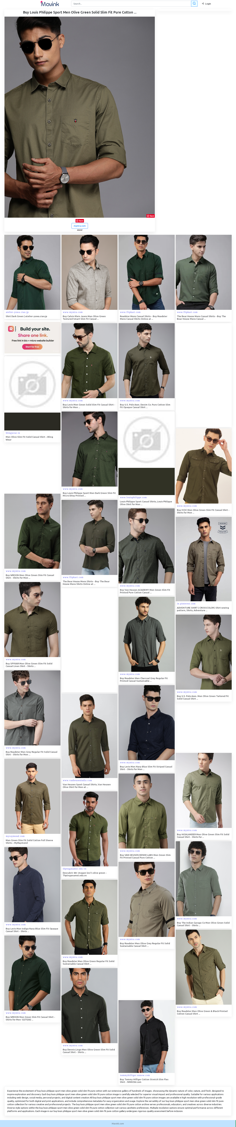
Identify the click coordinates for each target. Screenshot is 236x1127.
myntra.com (80, 226)
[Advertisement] (202, 375)
